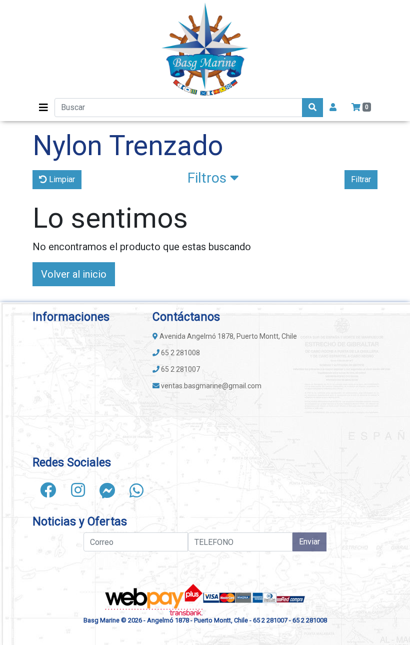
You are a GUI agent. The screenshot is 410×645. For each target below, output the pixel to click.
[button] (213, 180)
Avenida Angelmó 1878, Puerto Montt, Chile (227, 336)
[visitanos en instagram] (78, 490)
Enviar (309, 541)
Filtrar (361, 179)
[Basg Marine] (205, 49)
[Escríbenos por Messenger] (108, 490)
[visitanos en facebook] (48, 490)
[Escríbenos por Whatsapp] (137, 490)
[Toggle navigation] (43, 107)
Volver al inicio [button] (73, 274)
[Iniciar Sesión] (333, 107)
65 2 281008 (180, 353)
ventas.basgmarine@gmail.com (211, 386)
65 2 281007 (180, 369)
